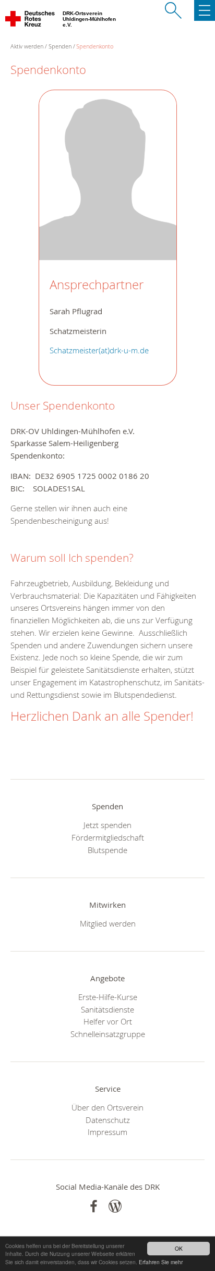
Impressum (107, 1132)
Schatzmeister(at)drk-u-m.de (99, 350)
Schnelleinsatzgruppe (107, 1034)
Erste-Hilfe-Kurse (107, 997)
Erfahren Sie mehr (161, 1262)
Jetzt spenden (107, 825)
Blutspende (107, 850)
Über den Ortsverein (107, 1107)
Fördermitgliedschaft (107, 837)
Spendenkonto (94, 46)
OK (179, 1248)
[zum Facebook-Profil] (93, 1206)
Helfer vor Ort (107, 1021)
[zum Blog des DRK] (115, 1206)
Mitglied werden (108, 923)
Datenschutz (108, 1120)
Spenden (60, 46)
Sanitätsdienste (107, 1009)
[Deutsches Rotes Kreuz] (30, 21)
